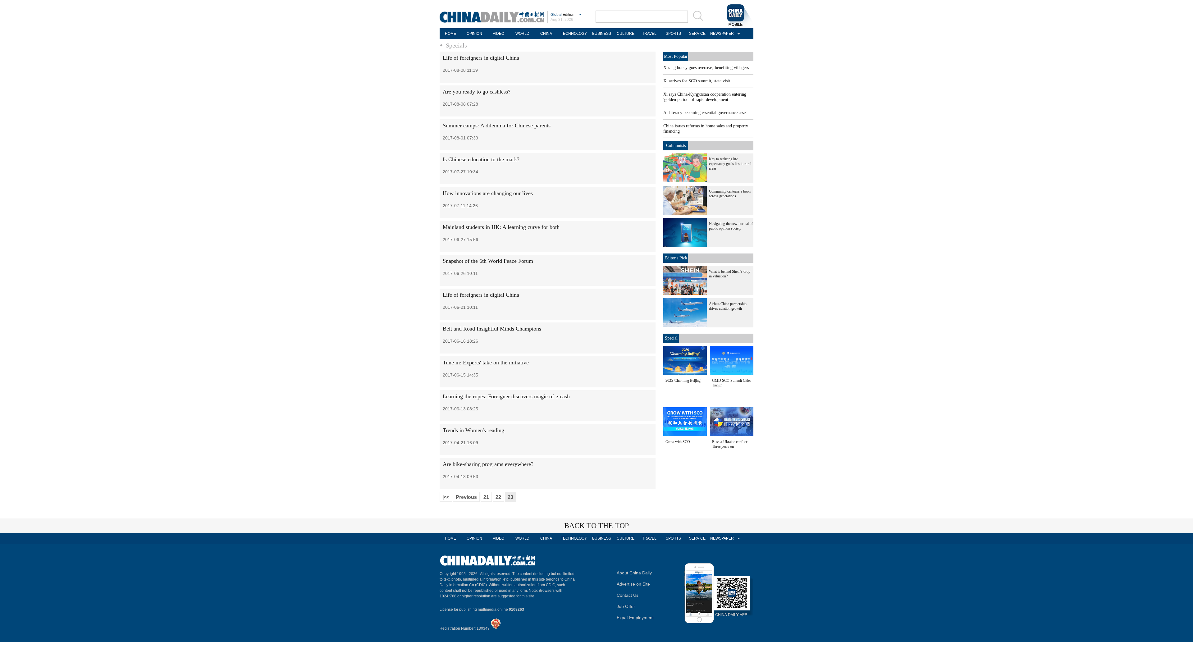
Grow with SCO (677, 442)
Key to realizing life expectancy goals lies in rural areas (730, 164)
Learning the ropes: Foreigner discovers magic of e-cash (506, 396)
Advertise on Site (633, 584)
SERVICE (697, 33)
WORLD (522, 33)
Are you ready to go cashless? (476, 92)
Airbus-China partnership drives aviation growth (728, 306)
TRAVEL (649, 33)
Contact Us (627, 595)
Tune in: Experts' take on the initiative (486, 362)
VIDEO (498, 33)
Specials (456, 45)
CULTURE (625, 33)
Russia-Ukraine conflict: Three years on (730, 444)
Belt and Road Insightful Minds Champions (492, 329)
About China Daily (634, 572)
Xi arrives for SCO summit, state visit (696, 81)
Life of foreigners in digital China (481, 58)
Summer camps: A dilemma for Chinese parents (497, 125)
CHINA (546, 33)
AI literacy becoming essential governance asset (705, 112)
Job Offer (626, 606)
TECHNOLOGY (574, 33)
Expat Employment (635, 617)
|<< (445, 497)
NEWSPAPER (721, 33)
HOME (450, 33)
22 (498, 497)
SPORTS (673, 33)
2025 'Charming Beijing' (683, 380)
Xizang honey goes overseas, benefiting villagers (706, 67)
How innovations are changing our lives (488, 193)
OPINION (474, 33)
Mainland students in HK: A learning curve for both (501, 227)
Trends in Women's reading (473, 430)
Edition (562, 14)
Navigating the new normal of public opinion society (731, 226)
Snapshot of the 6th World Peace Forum (488, 261)
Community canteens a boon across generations (730, 193)
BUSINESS (601, 33)
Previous (466, 497)
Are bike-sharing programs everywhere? (488, 464)
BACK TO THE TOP (596, 526)
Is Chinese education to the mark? (481, 159)
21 (486, 497)
